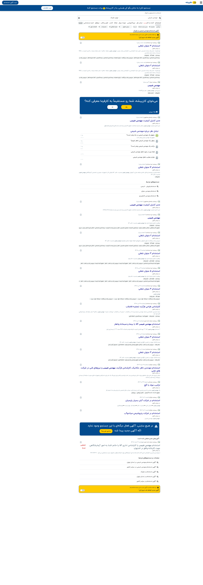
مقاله (115, 23)
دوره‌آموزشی (131, 23)
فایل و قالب (104, 23)
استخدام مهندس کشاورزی (147, 196)
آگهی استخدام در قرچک (148, 472)
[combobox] (139, 18)
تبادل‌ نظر (139, 23)
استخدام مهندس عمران (148, 191)
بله (126, 107)
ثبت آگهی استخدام (10, 3)
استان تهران (152, 13)
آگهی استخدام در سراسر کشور (146, 481)
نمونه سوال (122, 23)
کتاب (111, 23)
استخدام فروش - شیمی (148, 186)
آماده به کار (149, 23)
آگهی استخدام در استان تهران (146, 477)
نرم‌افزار (97, 23)
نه (112, 107)
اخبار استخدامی (89, 23)
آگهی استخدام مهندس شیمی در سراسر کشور (141, 467)
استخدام (158, 13)
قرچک (146, 13)
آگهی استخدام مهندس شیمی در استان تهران (141, 462)
